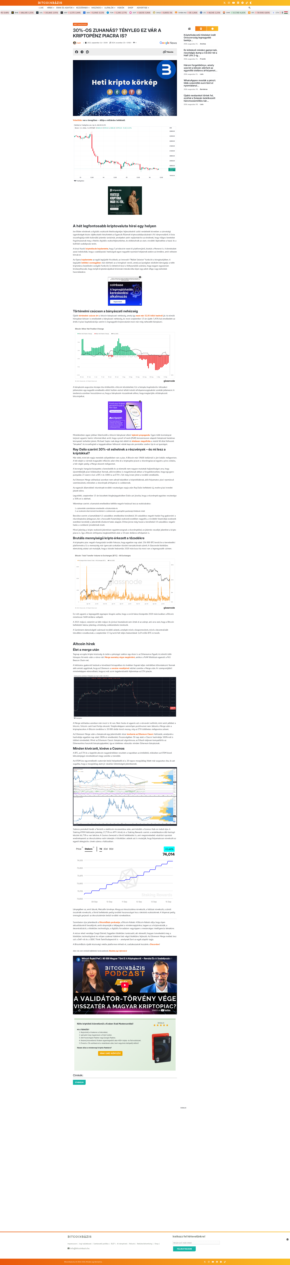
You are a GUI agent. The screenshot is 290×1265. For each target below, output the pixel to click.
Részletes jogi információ (118, 951)
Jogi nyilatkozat (85, 1244)
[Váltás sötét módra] (251, 3)
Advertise (142, 8)
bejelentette (86, 259)
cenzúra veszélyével (120, 668)
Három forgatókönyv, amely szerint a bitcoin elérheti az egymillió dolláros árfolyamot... (200, 68)
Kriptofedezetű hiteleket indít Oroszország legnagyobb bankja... (200, 38)
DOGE (134, 12)
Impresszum (72, 1244)
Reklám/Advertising (144, 1244)
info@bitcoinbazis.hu (79, 1248)
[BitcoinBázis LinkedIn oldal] (238, 2)
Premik (203, 59)
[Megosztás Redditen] (87, 52)
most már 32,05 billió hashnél (149, 315)
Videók (120, 8)
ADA (65, 12)
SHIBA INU (157, 12)
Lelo (201, 74)
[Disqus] (145, 1138)
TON (88, 12)
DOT (111, 12)
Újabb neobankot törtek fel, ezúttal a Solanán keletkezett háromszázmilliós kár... (199, 98)
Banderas (204, 89)
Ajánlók (109, 8)
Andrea (203, 44)
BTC (230, 12)
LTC (181, 12)
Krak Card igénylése (110, 1053)
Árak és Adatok (64, 8)
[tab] (189, 28)
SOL (18, 12)
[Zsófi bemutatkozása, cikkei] (74, 43)
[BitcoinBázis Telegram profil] (242, 2)
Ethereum (79, 1082)
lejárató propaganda (141, 435)
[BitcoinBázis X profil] (224, 2)
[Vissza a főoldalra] (50, 2)
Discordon (154, 944)
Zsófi (79, 43)
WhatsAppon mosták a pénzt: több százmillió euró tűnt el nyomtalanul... (200, 83)
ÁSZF (113, 1244)
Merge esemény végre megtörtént (120, 657)
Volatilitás (77, 120)
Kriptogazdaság (80, 24)
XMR (205, 12)
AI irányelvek (122, 1244)
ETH (255, 12)
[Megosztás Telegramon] (82, 52)
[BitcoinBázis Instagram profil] (229, 2)
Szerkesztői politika (101, 1244)
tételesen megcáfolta (141, 441)
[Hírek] (168, 43)
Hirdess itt (183, 1107)
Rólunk (132, 1244)
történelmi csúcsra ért (88, 315)
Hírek (50, 8)
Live (41, 8)
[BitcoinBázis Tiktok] (247, 2)
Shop (130, 8)
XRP (42, 12)
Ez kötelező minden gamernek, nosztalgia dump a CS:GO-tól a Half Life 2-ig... (200, 53)
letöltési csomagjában (91, 262)
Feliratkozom (184, 1249)
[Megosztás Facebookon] (76, 52)
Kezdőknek (82, 8)
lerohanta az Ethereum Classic (140, 734)
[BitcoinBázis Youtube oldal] (233, 2)
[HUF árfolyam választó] (286, 12)
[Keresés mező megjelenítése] (249, 8)
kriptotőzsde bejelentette (97, 248)
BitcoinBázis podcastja (109, 922)
